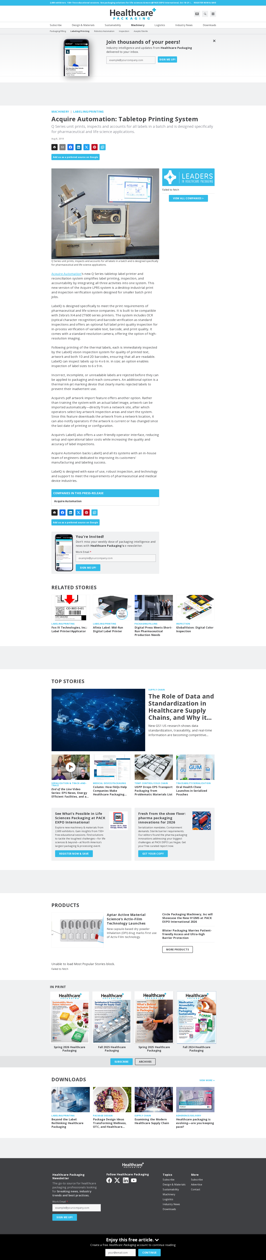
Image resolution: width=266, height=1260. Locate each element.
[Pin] (94, 147)
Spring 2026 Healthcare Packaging (69, 1049)
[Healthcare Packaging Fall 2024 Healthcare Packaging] (196, 1017)
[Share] (70, 147)
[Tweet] (86, 147)
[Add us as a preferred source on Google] (102, 147)
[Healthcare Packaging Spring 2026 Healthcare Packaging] (69, 1017)
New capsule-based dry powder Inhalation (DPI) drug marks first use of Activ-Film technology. (132, 933)
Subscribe (122, 1061)
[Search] (205, 14)
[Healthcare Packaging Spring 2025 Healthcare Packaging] (154, 1017)
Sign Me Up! (167, 59)
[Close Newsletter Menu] (214, 41)
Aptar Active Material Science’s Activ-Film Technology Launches (126, 919)
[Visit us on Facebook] (109, 1180)
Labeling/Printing (88, 111)
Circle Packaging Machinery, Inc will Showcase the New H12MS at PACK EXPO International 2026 (187, 918)
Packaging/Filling (146, 623)
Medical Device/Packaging (109, 783)
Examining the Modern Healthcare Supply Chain (152, 1121)
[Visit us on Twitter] (117, 1180)
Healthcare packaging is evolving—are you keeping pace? (195, 1123)
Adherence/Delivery (188, 1115)
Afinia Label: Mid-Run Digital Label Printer (108, 629)
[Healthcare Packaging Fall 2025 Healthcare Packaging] (111, 1017)
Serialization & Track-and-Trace (69, 784)
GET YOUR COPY (153, 853)
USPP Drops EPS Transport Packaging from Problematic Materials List (154, 790)
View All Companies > (188, 198)
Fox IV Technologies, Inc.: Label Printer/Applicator (69, 629)
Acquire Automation (66, 274)
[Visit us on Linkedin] (126, 1180)
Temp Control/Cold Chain (151, 783)
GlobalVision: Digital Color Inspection (195, 629)
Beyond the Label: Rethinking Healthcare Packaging (67, 1123)
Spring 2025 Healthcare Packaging (154, 1049)
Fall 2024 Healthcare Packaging (196, 1049)
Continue (149, 1252)
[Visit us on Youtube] (134, 1180)
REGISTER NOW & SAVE (74, 853)
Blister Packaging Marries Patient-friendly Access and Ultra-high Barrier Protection (187, 934)
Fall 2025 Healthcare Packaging (112, 1049)
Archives (145, 1061)
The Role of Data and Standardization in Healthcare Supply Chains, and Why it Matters (181, 707)
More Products (177, 949)
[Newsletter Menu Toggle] (197, 14)
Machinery (60, 111)
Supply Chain (156, 689)
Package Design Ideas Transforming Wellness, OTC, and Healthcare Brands (110, 1123)
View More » (207, 1080)
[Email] (62, 147)
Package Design (103, 1115)
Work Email (83, 552)
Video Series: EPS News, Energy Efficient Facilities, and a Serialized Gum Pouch (69, 792)
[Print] (54, 147)
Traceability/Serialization (193, 783)
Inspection (183, 623)
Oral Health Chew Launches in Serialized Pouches (191, 790)
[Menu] (213, 14)
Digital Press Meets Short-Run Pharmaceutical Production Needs (153, 631)
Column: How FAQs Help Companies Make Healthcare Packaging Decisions (110, 790)
